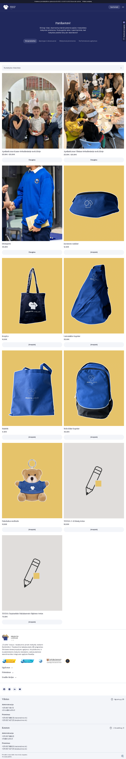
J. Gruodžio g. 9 (118, 728)
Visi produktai (30, 41)
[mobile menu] (123, 7)
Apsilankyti (114, 7)
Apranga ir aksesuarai (47, 41)
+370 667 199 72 (8, 708)
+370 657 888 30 (8, 718)
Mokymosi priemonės (67, 41)
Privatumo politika (7, 756)
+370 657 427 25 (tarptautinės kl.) (14, 749)
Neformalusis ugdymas (88, 41)
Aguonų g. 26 (119, 699)
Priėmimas (6, 672)
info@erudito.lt (7, 739)
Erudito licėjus (8, 677)
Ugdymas (6, 668)
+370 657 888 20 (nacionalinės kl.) (14, 746)
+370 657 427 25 (8, 720)
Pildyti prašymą (87, 1)
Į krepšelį (94, 252)
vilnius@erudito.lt (8, 710)
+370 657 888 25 (8, 736)
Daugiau (32, 160)
